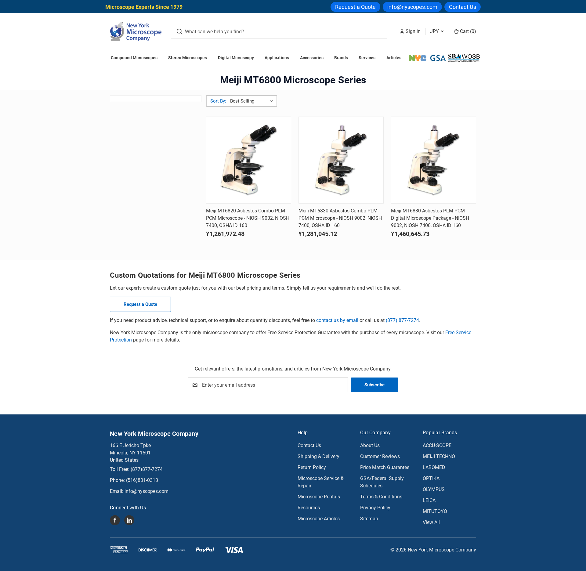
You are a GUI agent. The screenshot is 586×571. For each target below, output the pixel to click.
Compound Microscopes (134, 57)
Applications (277, 57)
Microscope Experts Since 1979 (144, 7)
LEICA (429, 500)
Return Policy (312, 467)
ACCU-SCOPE (437, 445)
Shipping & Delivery (318, 456)
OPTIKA (431, 478)
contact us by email (337, 320)
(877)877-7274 (147, 469)
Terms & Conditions (381, 497)
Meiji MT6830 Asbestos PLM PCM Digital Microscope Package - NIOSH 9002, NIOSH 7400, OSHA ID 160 (430, 218)
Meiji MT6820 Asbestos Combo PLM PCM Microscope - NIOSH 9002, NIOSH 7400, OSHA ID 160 (247, 218)
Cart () (467, 31)
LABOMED (434, 467)
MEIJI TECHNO (439, 456)
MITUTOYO (435, 511)
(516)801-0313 (142, 480)
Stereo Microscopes (187, 57)
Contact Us (462, 7)
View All (431, 522)
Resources (309, 508)
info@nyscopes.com (412, 7)
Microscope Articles (319, 519)
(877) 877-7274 (402, 320)
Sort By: (218, 101)
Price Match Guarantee (384, 467)
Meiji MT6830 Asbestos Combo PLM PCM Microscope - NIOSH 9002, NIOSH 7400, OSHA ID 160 (340, 218)
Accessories (312, 57)
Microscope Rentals (319, 497)
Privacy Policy (375, 508)
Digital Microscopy (236, 57)
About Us (370, 445)
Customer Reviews (380, 456)
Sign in (413, 31)
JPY (435, 31)
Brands (341, 57)
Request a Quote (355, 7)
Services (367, 57)
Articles (393, 57)
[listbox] (253, 101)
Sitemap (369, 519)
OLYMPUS (434, 489)
